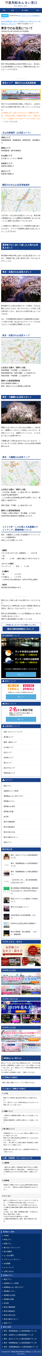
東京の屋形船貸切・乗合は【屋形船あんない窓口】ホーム (19, 21)
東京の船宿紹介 (9, 827)
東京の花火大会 (9, 832)
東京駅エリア (8, 737)
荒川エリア (8, 763)
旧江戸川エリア (9, 768)
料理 (12, 10)
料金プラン (8, 1239)
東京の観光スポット (11, 837)
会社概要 (7, 1263)
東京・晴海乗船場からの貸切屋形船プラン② (20, 1343)
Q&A (37, 10)
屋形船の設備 (8, 811)
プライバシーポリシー (12, 1259)
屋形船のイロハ (9, 801)
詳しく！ (21, 674)
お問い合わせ (9, 1271)
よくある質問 (9, 1255)
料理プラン (8, 1244)
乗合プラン (8, 786)
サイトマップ (9, 1267)
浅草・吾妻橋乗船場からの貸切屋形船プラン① (21, 1347)
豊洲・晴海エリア (10, 742)
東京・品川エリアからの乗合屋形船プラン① (20, 1339)
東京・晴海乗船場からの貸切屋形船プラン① (20, 1331)
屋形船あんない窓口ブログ (13, 796)
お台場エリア (8, 747)
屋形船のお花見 (9, 806)
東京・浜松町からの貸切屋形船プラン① (18, 1335)
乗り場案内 (25, 10)
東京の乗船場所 (9, 822)
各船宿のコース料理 (11, 791)
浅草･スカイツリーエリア (13, 732)
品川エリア (8, 752)
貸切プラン (8, 842)
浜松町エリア (8, 757)
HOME (6, 1235)
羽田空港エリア (9, 773)
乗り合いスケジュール (12, 1247)
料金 (4, 10)
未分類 (6, 817)
